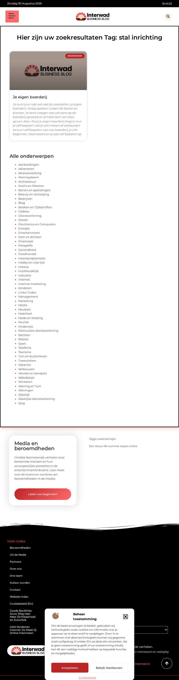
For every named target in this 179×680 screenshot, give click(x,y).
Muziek (23, 322)
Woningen (25, 390)
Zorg (21, 403)
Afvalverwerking (29, 173)
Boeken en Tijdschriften (35, 207)
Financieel (25, 241)
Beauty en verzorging (33, 194)
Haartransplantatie (31, 258)
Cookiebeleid (87, 677)
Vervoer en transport (32, 373)
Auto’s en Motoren (31, 185)
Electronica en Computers (36, 224)
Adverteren (26, 168)
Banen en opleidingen (34, 190)
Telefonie (24, 347)
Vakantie (24, 364)
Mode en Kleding (30, 318)
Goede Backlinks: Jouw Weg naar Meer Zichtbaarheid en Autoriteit (22, 615)
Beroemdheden (20, 547)
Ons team (16, 575)
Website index (19, 596)
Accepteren (70, 668)
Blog (21, 203)
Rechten (24, 335)
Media (22, 305)
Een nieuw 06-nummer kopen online (113, 446)
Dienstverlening (29, 215)
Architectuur (27, 181)
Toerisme (24, 352)
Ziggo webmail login (102, 439)
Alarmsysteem (28, 177)
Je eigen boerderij (30, 97)
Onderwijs (25, 326)
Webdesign (26, 377)
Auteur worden (20, 582)
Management (28, 296)
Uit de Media (18, 554)
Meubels (24, 309)
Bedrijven (25, 198)
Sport (22, 343)
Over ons (16, 568)
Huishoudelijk (28, 271)
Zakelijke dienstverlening (36, 399)
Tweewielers (27, 360)
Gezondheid (27, 250)
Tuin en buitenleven (32, 356)
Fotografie (25, 245)
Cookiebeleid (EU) (21, 603)
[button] (125, 616)
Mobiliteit (25, 313)
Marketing (25, 301)
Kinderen (25, 288)
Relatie (23, 339)
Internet (24, 279)
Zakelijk (24, 394)
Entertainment (29, 232)
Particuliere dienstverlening (38, 330)
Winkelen (25, 381)
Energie (24, 228)
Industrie (24, 275)
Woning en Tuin (29, 386)
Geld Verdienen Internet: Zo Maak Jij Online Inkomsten (23, 630)
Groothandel (27, 254)
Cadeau (23, 211)
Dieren (23, 220)
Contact (15, 589)
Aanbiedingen (28, 164)
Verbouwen (26, 369)
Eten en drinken (29, 237)
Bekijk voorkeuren (109, 668)
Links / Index (27, 292)
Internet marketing (32, 284)
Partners (15, 561)
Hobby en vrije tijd (31, 262)
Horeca (23, 267)
